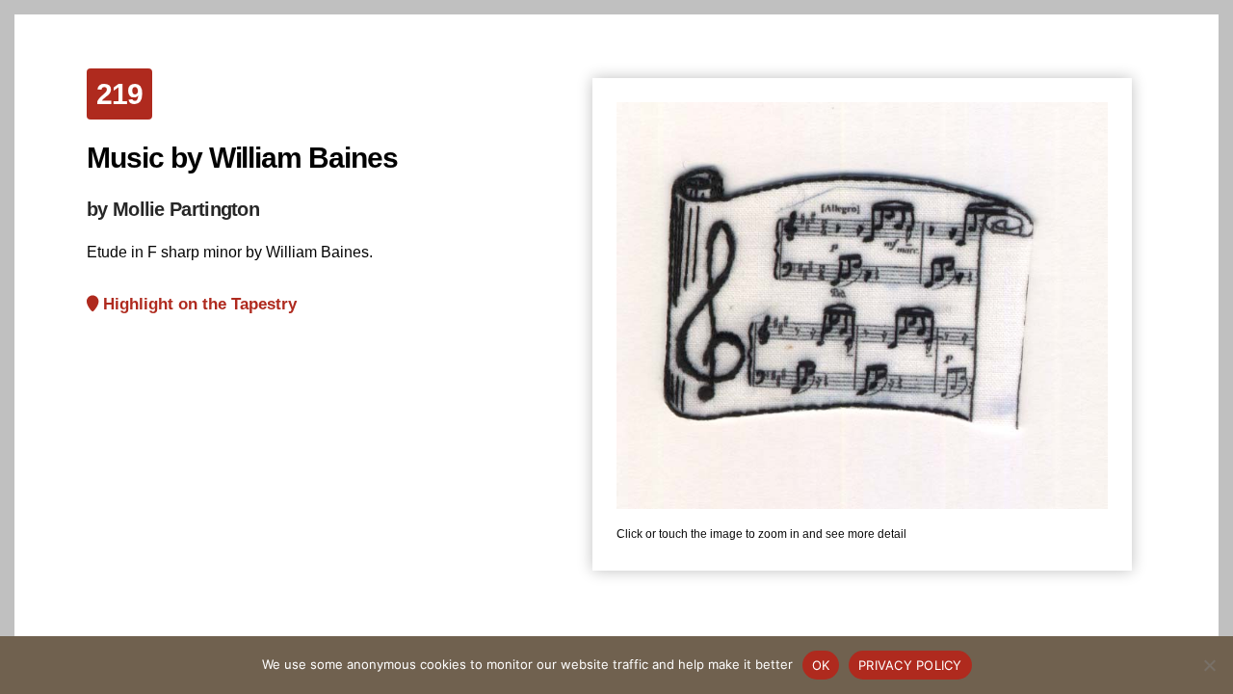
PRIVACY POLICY (910, 665)
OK (821, 665)
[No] (1209, 665)
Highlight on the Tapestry (197, 303)
